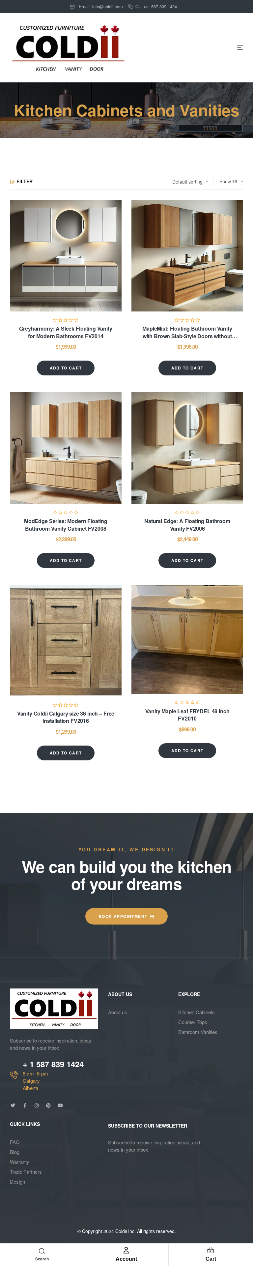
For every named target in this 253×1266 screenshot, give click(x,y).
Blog (14, 1151)
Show (225, 181)
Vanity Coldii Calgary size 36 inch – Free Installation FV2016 (65, 717)
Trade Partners (26, 1171)
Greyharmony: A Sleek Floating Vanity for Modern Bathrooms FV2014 (65, 332)
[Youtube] (60, 1105)
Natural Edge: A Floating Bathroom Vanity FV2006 (187, 524)
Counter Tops (192, 1021)
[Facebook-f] (24, 1105)
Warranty (19, 1161)
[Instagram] (36, 1105)
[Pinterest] (48, 1105)
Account (126, 1259)
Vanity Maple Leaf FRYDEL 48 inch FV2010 (187, 714)
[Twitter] (12, 1105)
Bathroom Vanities (197, 1031)
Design (17, 1181)
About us (117, 1012)
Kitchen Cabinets (196, 1012)
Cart (211, 1259)
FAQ (15, 1141)
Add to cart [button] (66, 368)
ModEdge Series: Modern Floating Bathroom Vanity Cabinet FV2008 (65, 524)
